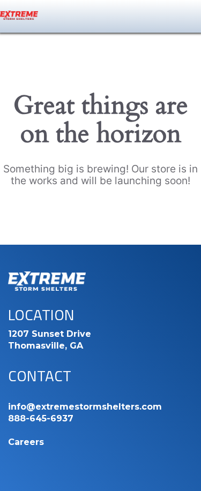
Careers (26, 442)
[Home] (19, 15)
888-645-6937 (40, 418)
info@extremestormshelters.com (85, 407)
